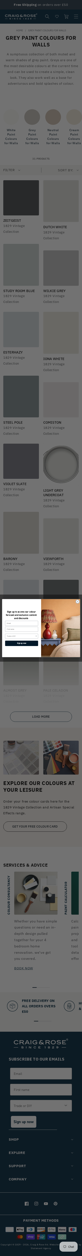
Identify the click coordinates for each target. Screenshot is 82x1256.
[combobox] (21, 636)
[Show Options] (36, 636)
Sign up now (21, 643)
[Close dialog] (77, 601)
